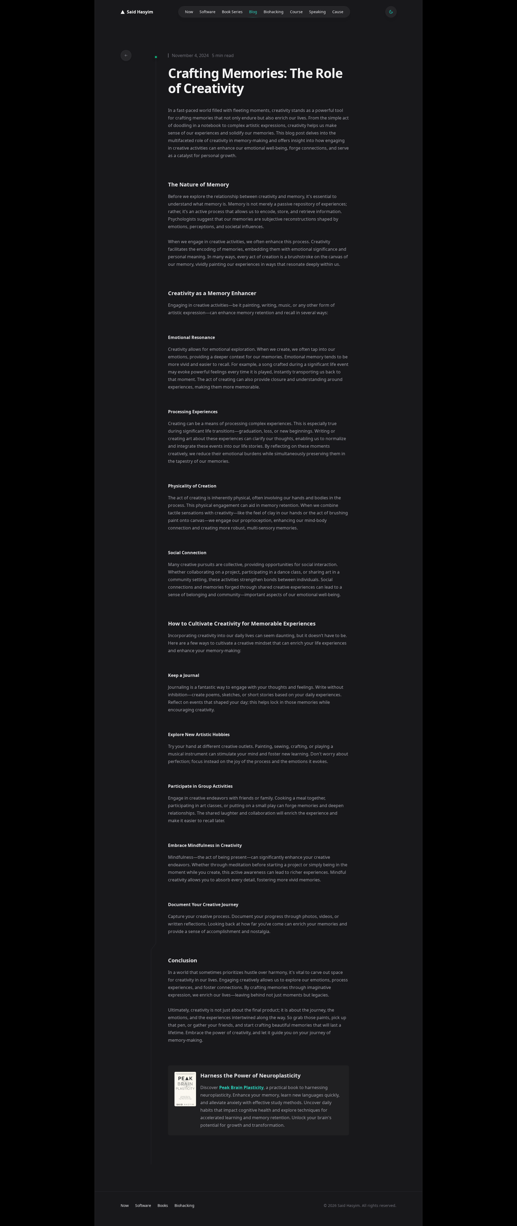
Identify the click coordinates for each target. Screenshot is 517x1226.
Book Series (232, 11)
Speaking (317, 11)
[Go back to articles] (126, 55)
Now (189, 11)
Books (163, 1205)
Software (207, 11)
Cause (337, 11)
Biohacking (274, 11)
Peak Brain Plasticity (241, 1087)
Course (296, 11)
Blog (253, 11)
